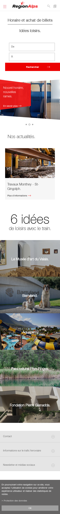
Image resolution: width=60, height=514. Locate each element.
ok (30, 508)
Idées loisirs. (30, 30)
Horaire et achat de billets (30, 20)
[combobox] (32, 47)
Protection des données (15, 500)
